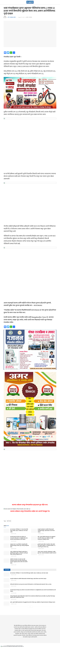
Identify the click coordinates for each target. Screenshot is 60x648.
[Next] (31, 607)
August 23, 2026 (41, 554)
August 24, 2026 (41, 548)
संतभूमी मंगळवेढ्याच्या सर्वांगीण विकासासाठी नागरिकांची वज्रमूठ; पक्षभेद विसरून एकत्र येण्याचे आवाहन (46, 530)
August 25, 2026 (41, 541)
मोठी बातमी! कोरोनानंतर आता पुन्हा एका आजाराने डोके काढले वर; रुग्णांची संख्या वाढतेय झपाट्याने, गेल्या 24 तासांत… (31, 584)
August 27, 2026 (13, 533)
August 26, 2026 (13, 541)
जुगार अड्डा (9, 521)
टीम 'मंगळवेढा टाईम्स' (12, 17)
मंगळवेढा (30, 17)
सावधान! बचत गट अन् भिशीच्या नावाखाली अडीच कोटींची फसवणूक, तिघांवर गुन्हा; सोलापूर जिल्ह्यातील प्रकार (19, 545)
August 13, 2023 (21, 17)
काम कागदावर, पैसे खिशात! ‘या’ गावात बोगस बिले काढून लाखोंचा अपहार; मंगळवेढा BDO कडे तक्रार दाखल (19, 530)
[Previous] (29, 607)
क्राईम (27, 17)
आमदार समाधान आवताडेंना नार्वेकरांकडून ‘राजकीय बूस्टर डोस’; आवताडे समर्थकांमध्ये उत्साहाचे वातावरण (47, 552)
